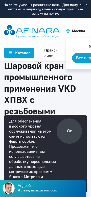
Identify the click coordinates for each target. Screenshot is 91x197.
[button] (75, 31)
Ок (69, 131)
